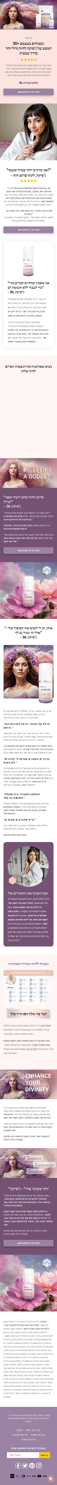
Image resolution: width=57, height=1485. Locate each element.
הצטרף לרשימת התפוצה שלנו (28, 1448)
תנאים (19, 1430)
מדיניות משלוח (38, 1434)
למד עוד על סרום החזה (29, 91)
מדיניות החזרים (28, 1439)
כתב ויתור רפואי (33, 1430)
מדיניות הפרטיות (20, 1434)
